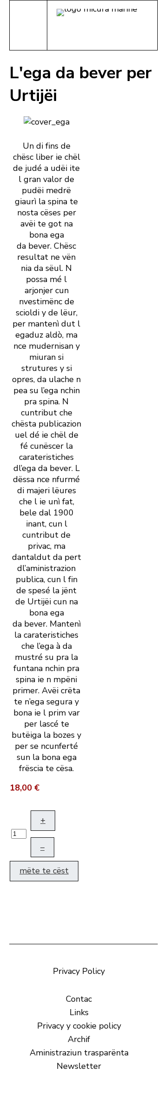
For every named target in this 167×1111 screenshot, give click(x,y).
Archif (79, 1039)
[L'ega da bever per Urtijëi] (47, 120)
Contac (79, 998)
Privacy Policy (79, 971)
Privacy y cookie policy (79, 1025)
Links (79, 1012)
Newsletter (79, 1066)
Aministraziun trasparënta (79, 1052)
